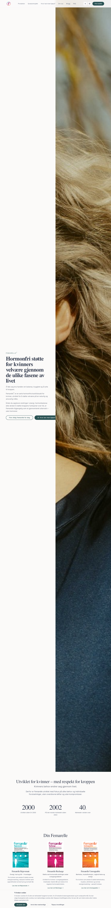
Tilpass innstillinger (57, 904)
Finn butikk (98, 3)
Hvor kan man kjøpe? (48, 3)
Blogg (68, 3)
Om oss (60, 3)
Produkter (21, 3)
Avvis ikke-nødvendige (38, 904)
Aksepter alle (20, 904)
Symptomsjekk (33, 3)
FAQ (74, 3)
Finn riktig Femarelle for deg (19, 417)
